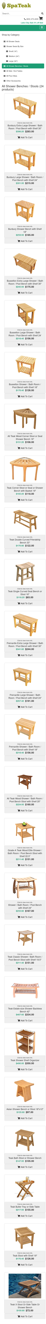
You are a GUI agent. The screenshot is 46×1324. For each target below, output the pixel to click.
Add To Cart (26, 137)
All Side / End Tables (14, 71)
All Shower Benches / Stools (17, 66)
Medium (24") (14, 56)
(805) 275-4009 (32, 19)
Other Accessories (13, 81)
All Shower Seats (13, 41)
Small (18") (13, 51)
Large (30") (13, 61)
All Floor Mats (11, 76)
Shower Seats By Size (14, 46)
